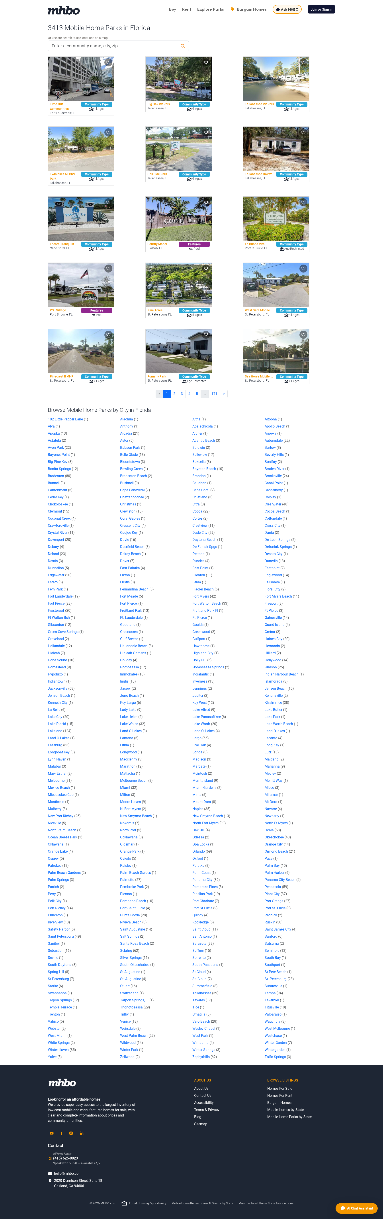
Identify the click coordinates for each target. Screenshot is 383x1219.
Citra (198, 504)
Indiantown (59, 681)
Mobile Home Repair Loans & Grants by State (202, 1203)
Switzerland (132, 993)
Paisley (128, 865)
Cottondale (276, 518)
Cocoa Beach (278, 511)
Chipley (273, 497)
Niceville (57, 823)
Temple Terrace (62, 1007)
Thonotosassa (135, 1007)
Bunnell (56, 483)
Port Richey (60, 908)
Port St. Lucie (278, 908)
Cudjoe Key (131, 532)
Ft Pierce (274, 610)
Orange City (277, 844)
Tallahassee (205, 993)
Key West (203, 702)
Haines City (277, 639)
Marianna (275, 766)
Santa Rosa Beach (137, 943)
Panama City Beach (283, 880)
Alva (54, 426)
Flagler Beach (205, 589)
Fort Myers (204, 596)
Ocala (273, 830)
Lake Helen (131, 717)
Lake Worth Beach (281, 724)
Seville (55, 958)
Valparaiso (276, 1014)
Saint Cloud (205, 929)
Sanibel (56, 943)
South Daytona (62, 965)
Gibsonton (59, 625)
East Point (203, 568)
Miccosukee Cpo (63, 795)
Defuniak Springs (281, 547)
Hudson (274, 667)
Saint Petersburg (64, 936)
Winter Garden (278, 1043)
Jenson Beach (61, 695)
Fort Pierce (60, 603)
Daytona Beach (208, 540)
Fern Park (58, 589)
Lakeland (60, 731)
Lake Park (275, 717)
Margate (201, 766)
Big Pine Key (60, 462)
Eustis (127, 582)
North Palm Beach (65, 830)
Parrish (56, 887)
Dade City (203, 532)
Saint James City (281, 929)
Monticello (59, 802)
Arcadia (129, 433)
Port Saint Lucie (135, 908)
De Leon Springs (280, 540)
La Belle (57, 710)
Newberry (275, 816)
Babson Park (132, 447)
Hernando (275, 646)
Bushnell (129, 483)
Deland (57, 554)
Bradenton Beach (136, 476)
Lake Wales (132, 724)
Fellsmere (275, 582)
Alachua (129, 419)
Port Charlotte (205, 901)
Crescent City (133, 525)
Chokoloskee (60, 504)
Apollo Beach (278, 426)
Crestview (203, 525)
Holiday (128, 660)
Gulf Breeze (131, 639)
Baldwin (201, 447)
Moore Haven (133, 802)
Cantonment (60, 490)
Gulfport (201, 639)
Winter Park (131, 1050)
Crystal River (61, 532)
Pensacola (276, 887)
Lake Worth (204, 724)
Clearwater (277, 504)
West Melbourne (280, 1028)
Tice (198, 1007)
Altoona (273, 419)
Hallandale (60, 646)
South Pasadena (208, 965)
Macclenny (131, 759)
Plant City (276, 894)
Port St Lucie (205, 908)
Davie (128, 540)
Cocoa (201, 511)
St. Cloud (202, 979)
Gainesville (277, 617)
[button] (108, 62)
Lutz (272, 752)
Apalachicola (205, 426)
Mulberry (57, 809)
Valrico (56, 1021)
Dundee (201, 561)
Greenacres (131, 632)
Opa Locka (203, 844)
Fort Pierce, (131, 603)
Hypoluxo (58, 674)
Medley (273, 773)
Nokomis (129, 823)
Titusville (275, 1007)
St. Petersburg (279, 979)
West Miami (60, 1035)
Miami (128, 788)
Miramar (274, 795)
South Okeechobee (137, 965)
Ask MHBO (289, 9)
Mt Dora (274, 802)
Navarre (273, 809)
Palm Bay (276, 865)
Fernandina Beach (137, 589)
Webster (57, 1028)
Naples (201, 809)
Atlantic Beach (206, 440)
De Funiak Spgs (207, 547)
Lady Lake (131, 710)
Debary (56, 547)
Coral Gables (132, 518)
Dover (127, 561)
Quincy (200, 915)
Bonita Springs (63, 469)
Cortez (200, 518)
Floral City (275, 589)
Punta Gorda (133, 915)
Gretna (272, 632)
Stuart (128, 986)
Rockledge (203, 922)
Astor (127, 440)
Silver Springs (134, 958)
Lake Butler (276, 710)
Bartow (273, 447)
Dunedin (275, 561)
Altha (199, 419)
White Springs (61, 1043)
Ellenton (202, 575)
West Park (202, 1035)
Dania (272, 532)
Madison (201, 759)
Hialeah (56, 653)
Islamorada (276, 681)
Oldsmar (129, 844)
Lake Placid (60, 724)
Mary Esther (60, 773)
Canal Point (276, 483)
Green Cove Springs (66, 632)
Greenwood (203, 632)
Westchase (276, 1035)
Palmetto (131, 880)
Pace (271, 858)
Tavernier (274, 1000)
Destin (55, 561)
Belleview (203, 455)
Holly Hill (202, 660)
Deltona (201, 554)
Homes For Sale (279, 1088)
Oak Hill (201, 830)
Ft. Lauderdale (134, 617)
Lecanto (274, 738)
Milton (127, 795)
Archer (200, 433)
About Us (201, 1088)
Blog (197, 1117)
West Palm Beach (137, 1035)
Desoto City (276, 554)
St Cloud (201, 972)
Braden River (277, 469)
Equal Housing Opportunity (147, 1203)
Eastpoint (275, 568)
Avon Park (59, 447)
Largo (200, 738)
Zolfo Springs (278, 1057)
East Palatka (132, 568)
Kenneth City (60, 702)
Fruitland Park (134, 610)
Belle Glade (132, 455)
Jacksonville (61, 688)
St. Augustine (133, 979)
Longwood (131, 752)
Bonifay (273, 462)
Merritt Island (205, 780)
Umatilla (201, 1014)
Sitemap (200, 1124)
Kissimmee (277, 702)
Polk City (57, 901)
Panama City (206, 880)
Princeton (58, 915)
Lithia (127, 745)
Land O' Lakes (206, 731)
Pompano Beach (136, 901)
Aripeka (273, 433)
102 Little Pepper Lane (68, 419)
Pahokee (58, 865)
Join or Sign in (321, 9)
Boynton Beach (207, 469)
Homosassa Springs (210, 667)
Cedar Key (58, 497)
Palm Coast (204, 873)
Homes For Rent (279, 1095)
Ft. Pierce (202, 617)
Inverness (203, 681)
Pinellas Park (206, 894)
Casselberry (276, 490)
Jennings (202, 688)
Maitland (274, 759)
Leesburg (59, 745)
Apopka (57, 433)
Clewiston (131, 511)
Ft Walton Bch (61, 617)
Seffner (201, 950)
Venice (129, 1021)
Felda (199, 582)
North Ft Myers (279, 823)
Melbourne (60, 780)
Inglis (128, 681)
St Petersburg (61, 979)
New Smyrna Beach (211, 816)
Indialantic (203, 674)
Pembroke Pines (207, 887)
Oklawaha (58, 844)
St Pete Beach (278, 972)
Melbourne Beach (136, 780)
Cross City (275, 525)
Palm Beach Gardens (67, 873)
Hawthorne (203, 646)
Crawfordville (61, 525)
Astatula (57, 440)
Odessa (200, 837)
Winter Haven (62, 1050)
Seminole (276, 950)
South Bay (275, 958)
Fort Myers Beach (282, 596)
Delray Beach (133, 554)
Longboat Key (61, 752)
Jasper (128, 688)
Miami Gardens (207, 788)
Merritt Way (276, 780)
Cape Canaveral (135, 490)
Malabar (57, 766)
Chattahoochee (134, 497)
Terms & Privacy (206, 1110)
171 (214, 394)
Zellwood (130, 1057)
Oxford (200, 858)
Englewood (277, 575)
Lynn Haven (60, 759)
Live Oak (201, 745)
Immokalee (132, 674)
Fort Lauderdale (64, 596)
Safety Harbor (61, 929)
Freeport (274, 603)
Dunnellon (58, 568)
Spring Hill (58, 972)
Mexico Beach (61, 788)
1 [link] (167, 394)
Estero (55, 582)
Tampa (274, 993)
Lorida (200, 752)
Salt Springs (132, 936)
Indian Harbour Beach (284, 674)
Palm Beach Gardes (138, 873)
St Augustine (132, 972)
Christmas (130, 504)
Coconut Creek (62, 518)
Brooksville (277, 476)
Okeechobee (278, 837)
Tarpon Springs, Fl (137, 1000)
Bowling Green (134, 469)
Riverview (59, 922)
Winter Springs (206, 1050)
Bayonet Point (61, 455)
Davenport (59, 540)
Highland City (205, 653)
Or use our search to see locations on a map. (78, 38)
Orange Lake (60, 851)
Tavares (202, 1000)
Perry (54, 894)
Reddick (273, 915)
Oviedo (128, 858)
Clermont (58, 511)
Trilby (127, 1014)
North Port (130, 830)
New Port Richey (64, 816)
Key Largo (130, 702)
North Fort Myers (209, 823)
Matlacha (130, 773)
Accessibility (204, 1103)
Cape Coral (203, 490)
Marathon (131, 766)
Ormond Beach (280, 851)
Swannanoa (60, 993)
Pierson (128, 894)
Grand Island (277, 625)
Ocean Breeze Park (65, 837)
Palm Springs (61, 880)
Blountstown (132, 462)
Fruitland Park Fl (207, 610)
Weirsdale (130, 1028)
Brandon (201, 476)
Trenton (56, 1014)
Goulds (200, 625)
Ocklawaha (131, 837)
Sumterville (276, 986)
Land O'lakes (277, 731)
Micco (272, 788)
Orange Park (132, 851)
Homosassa (133, 667)
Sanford (274, 936)
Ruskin (274, 922)
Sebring (129, 950)
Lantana (129, 738)
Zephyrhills (204, 1057)
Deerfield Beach (135, 547)
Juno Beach (132, 695)
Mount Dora (204, 802)
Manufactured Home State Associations (265, 1203)
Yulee (55, 1057)
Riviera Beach (133, 922)
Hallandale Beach (136, 646)
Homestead (59, 667)
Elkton (127, 575)
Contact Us (202, 1095)
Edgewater (60, 575)
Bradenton (59, 476)
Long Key (275, 745)
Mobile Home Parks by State (289, 1117)
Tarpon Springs (63, 1000)
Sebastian (59, 950)
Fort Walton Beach (210, 603)
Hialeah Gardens (135, 653)
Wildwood (131, 1043)
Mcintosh (202, 773)
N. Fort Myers (133, 809)
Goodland (130, 625)
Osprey (56, 858)
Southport (275, 965)
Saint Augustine (136, 929)
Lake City (59, 717)
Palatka (201, 865)
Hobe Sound (61, 660)
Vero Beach (204, 1021)
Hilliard (273, 653)
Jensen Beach (279, 688)
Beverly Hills (277, 455)
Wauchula (275, 1021)
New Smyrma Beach (138, 816)
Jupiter (200, 695)
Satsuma (274, 943)
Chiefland (202, 497)
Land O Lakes (133, 731)
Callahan (202, 483)
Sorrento (201, 958)
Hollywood (277, 660)
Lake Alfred (203, 710)
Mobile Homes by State (285, 1110)
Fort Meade (131, 596)
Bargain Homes (279, 1103)
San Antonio (204, 936)
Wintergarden (278, 1050)
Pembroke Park (134, 887)
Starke (55, 986)
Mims (199, 795)
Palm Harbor (277, 873)
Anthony (129, 426)
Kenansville (276, 695)
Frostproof (60, 610)
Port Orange (278, 901)
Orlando (202, 851)
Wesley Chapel (206, 1028)
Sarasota (203, 943)
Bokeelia (201, 462)
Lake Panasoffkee (209, 717)
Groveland (58, 639)
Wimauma (203, 1043)
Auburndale (277, 440)
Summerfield (205, 986)
